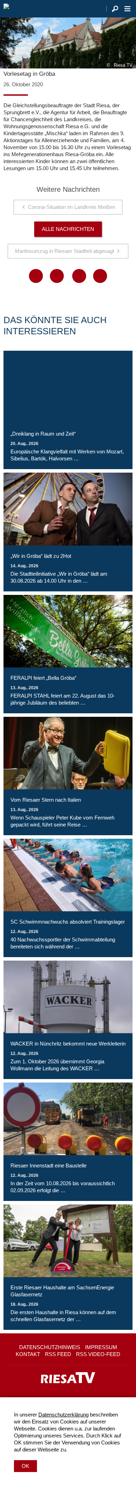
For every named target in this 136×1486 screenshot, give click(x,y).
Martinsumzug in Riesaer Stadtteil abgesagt (64, 251)
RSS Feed (58, 1354)
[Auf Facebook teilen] (36, 276)
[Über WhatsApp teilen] (79, 276)
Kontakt (28, 1354)
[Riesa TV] (6, 8)
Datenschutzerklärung (63, 1415)
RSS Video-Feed (98, 1354)
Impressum (101, 1347)
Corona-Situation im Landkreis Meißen (71, 207)
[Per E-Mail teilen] (100, 276)
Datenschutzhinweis (49, 1347)
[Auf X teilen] (57, 276)
